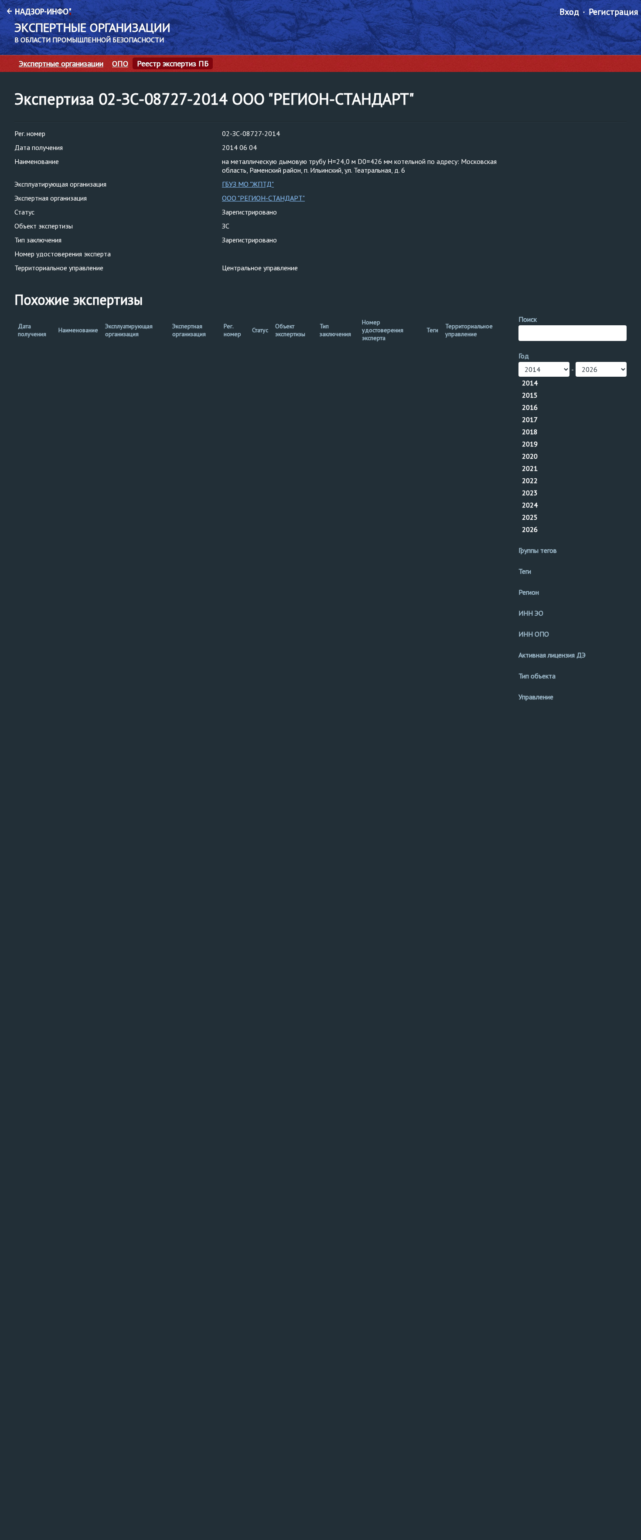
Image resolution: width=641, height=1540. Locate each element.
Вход (569, 11)
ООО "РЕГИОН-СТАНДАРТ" (263, 198)
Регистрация (613, 11)
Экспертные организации (61, 64)
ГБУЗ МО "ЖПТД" (248, 184)
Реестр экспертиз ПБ (172, 64)
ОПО (120, 64)
